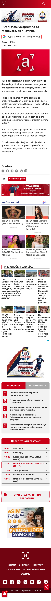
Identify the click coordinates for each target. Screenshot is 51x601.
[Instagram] (19, 582)
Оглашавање (13, 569)
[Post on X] (16, 170)
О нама (12, 565)
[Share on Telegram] (12, 170)
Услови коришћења (34, 569)
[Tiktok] (39, 582)
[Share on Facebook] (7, 170)
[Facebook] (12, 582)
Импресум (24, 565)
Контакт (38, 565)
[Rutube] (32, 582)
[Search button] (43, 3)
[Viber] (46, 582)
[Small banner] (25, 362)
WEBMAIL (25, 574)
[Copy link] (2, 170)
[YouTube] (5, 582)
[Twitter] (25, 582)
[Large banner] (25, 16)
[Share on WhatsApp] (21, 170)
